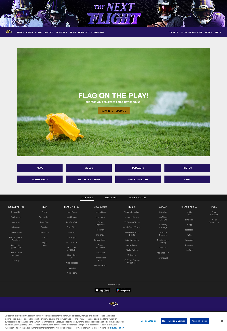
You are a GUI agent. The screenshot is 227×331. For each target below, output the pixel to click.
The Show (100, 235)
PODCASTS (138, 167)
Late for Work (71, 222)
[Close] (222, 321)
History (45, 237)
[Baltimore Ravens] (113, 304)
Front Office (44, 232)
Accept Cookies (199, 321)
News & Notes (72, 242)
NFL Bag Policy (163, 253)
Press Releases (71, 263)
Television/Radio (100, 265)
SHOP (187, 179)
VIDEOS (89, 167)
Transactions (44, 217)
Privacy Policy (117, 328)
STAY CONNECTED (138, 179)
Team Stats (44, 222)
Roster (44, 212)
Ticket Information (131, 212)
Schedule (163, 212)
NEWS (40, 167)
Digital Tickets (132, 250)
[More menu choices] (108, 32)
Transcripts (71, 268)
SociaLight (71, 237)
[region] (113, 321)
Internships (15, 222)
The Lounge (100, 252)
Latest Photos (71, 217)
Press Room (72, 273)
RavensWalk (163, 258)
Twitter (189, 235)
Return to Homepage (113, 110)
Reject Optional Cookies (173, 321)
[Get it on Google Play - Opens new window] (123, 291)
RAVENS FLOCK (40, 179)
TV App (189, 225)
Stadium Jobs (16, 232)
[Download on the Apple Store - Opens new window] (102, 290)
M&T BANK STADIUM (89, 179)
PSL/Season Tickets (132, 222)
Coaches (44, 227)
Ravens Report (100, 240)
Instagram (189, 240)
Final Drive (100, 230)
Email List (189, 220)
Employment (16, 217)
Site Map (15, 260)
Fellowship (15, 227)
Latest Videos (100, 212)
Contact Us (15, 212)
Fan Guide (163, 248)
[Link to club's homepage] (8, 32)
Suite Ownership (132, 240)
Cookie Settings (148, 321)
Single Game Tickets (131, 227)
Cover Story (72, 227)
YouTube (189, 250)
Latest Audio (100, 217)
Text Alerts (132, 255)
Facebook (189, 230)
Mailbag (71, 232)
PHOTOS (187, 167)
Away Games (131, 245)
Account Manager (132, 217)
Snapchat (189, 245)
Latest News (72, 212)
